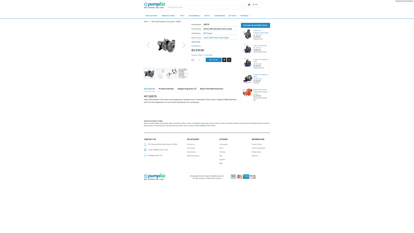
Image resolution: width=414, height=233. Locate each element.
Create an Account (401, 1)
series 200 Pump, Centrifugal (216, 38)
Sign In (411, 1)
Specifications (196, 46)
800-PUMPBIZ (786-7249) (154, 8)
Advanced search (193, 156)
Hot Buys (222, 152)
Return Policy (256, 152)
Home (146, 21)
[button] (148, 45)
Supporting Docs (186, 89)
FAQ (220, 156)
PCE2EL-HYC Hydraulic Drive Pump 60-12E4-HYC (260, 33)
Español (222, 159)
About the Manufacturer (211, 89)
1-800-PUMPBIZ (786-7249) (204, 125)
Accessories (223, 144)
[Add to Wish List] (224, 60)
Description (149, 89)
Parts (221, 148)
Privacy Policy (257, 144)
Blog (220, 163)
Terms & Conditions (258, 148)
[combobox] (206, 7)
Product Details (166, 89)
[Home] (154, 4)
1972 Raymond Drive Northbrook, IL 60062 (162, 144)
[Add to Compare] (229, 60)
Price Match (208, 55)
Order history (191, 152)
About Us (255, 156)
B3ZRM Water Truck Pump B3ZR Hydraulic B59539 (260, 92)
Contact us (191, 144)
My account (191, 148)
